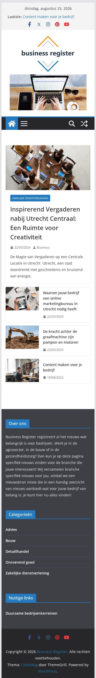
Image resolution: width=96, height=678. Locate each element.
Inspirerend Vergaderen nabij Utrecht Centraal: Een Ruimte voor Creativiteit (45, 223)
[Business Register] (12, 123)
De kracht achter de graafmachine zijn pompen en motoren (60, 337)
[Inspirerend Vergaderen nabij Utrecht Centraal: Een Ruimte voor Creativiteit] (48, 167)
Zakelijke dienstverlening (30, 198)
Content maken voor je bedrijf (48, 16)
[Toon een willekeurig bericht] (84, 123)
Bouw (10, 540)
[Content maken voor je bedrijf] (22, 371)
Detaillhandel (17, 551)
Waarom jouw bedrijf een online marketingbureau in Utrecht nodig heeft (61, 300)
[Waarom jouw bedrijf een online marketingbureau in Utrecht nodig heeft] (22, 305)
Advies (11, 529)
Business (43, 247)
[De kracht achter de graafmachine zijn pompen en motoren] (22, 341)
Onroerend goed (20, 562)
